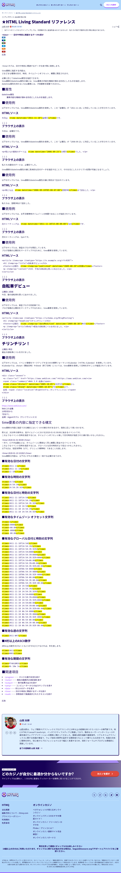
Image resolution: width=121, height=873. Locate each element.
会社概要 (5, 809)
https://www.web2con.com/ (14, 405)
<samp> (8, 685)
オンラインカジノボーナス (44, 837)
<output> (9, 682)
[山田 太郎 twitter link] (6, 732)
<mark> (8, 694)
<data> (8, 688)
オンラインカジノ (42, 5)
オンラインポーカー (57, 5)
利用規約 (5, 819)
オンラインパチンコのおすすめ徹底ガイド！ (47, 817)
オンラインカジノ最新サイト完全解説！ (47, 833)
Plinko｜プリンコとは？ (43, 828)
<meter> (8, 679)
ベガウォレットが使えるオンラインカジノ (47, 811)
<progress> (9, 677)
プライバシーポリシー (11, 816)
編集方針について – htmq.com (15, 813)
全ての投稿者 (29, 748)
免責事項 (5, 822)
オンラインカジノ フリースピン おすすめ (47, 823)
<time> (8, 691)
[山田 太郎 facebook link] (10, 732)
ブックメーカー (72, 5)
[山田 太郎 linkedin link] (14, 732)
